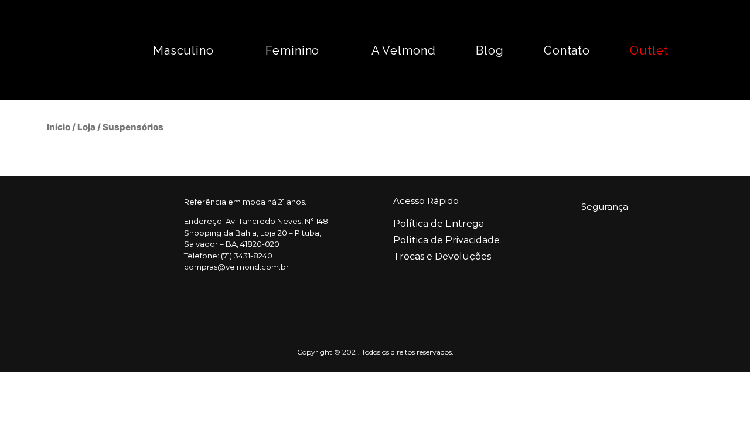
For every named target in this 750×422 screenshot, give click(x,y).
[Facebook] (74, 258)
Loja (86, 126)
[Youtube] (141, 258)
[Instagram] (108, 258)
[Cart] (691, 50)
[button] (722, 50)
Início (58, 126)
